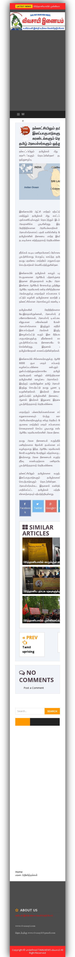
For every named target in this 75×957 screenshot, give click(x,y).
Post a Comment (34, 688)
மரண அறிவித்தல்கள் (26, 875)
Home (19, 872)
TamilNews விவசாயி (49, 950)
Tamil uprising (28, 649)
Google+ (51, 508)
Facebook (25, 510)
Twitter (38, 508)
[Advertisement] (37, 71)
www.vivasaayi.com (25, 925)
